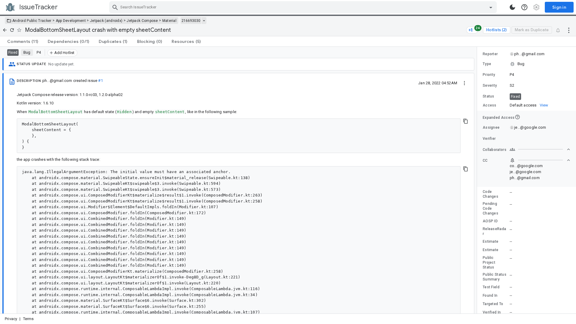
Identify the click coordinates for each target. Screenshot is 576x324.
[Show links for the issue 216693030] (203, 20)
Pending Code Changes (490, 208)
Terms (28, 318)
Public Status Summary (494, 276)
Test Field (491, 287)
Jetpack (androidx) (106, 21)
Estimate (490, 241)
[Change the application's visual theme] (512, 7)
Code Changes (490, 194)
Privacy (11, 318)
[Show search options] (490, 7)
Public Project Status (489, 262)
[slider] (478, 180)
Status (488, 96)
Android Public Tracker (32, 21)
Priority (489, 75)
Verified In (492, 312)
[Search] (115, 7)
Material (169, 21)
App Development (71, 21)
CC (485, 160)
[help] (524, 7)
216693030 (191, 21)
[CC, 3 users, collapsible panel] (540, 160)
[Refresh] (12, 30)
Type (487, 64)
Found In (490, 295)
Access (489, 105)
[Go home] (4, 30)
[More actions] (569, 30)
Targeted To (493, 304)
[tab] (22, 41)
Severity (490, 85)
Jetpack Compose (142, 21)
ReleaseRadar (494, 231)
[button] (526, 64)
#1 (100, 80)
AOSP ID (490, 221)
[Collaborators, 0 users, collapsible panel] (540, 149)
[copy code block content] (465, 121)
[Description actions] (464, 83)
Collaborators (494, 150)
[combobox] (303, 7)
